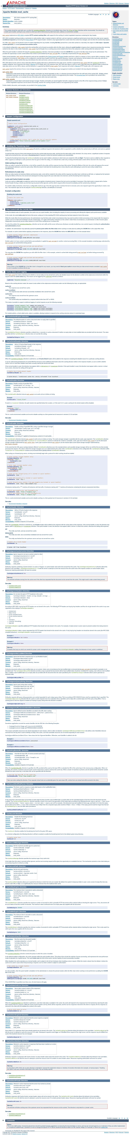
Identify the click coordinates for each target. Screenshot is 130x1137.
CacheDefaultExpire (117, 39)
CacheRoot (22, 95)
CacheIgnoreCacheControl (119, 46)
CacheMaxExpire (116, 61)
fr (103, 14)
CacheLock (96, 62)
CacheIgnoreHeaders (117, 48)
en (101, 14)
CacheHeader (115, 45)
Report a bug (116, 79)
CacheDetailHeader (117, 40)
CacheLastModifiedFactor (118, 55)
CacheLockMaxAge (117, 58)
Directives (112, 3)
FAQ (117, 3)
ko (109, 14)
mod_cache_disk (8, 72)
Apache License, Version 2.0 (20, 1134)
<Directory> (45, 366)
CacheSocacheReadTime (26, 112)
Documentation (20, 8)
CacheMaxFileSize (24, 102)
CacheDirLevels (24, 97)
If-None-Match (29, 39)
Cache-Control (52, 56)
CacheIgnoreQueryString (118, 51)
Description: (6, 17)
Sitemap (127, 3)
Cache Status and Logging (120, 34)
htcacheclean (81, 75)
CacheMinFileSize (24, 100)
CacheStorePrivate (117, 70)
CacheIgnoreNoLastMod (118, 49)
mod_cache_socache (9, 79)
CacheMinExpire (116, 62)
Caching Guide (41, 85)
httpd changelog (117, 75)
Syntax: (8, 321)
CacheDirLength (24, 99)
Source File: (6, 23)
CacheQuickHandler (40, 30)
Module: (8, 329)
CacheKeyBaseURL (117, 54)
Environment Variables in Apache (18, 420)
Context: (8, 325)
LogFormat (49, 276)
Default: (8, 323)
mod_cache (6, 35)
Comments (116, 85)
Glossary (121, 3)
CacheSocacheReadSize (26, 111)
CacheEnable (115, 43)
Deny (76, 30)
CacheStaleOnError (117, 65)
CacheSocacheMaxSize (26, 109)
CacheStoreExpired (117, 67)
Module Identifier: (8, 21)
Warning (33, 64)
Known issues (116, 77)
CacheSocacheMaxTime (26, 105)
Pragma (61, 56)
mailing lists (104, 1127)
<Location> (54, 366)
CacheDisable (115, 42)
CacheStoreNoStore (117, 69)
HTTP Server (11, 8)
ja (106, 14)
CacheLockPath (116, 59)
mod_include (53, 53)
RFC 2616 (21, 35)
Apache (5, 8)
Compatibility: (10, 355)
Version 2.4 (28, 8)
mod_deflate (83, 53)
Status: (5, 19)
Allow (70, 30)
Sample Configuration (118, 26)
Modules (106, 3)
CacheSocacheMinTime (26, 107)
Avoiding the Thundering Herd (120, 28)
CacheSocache (23, 104)
